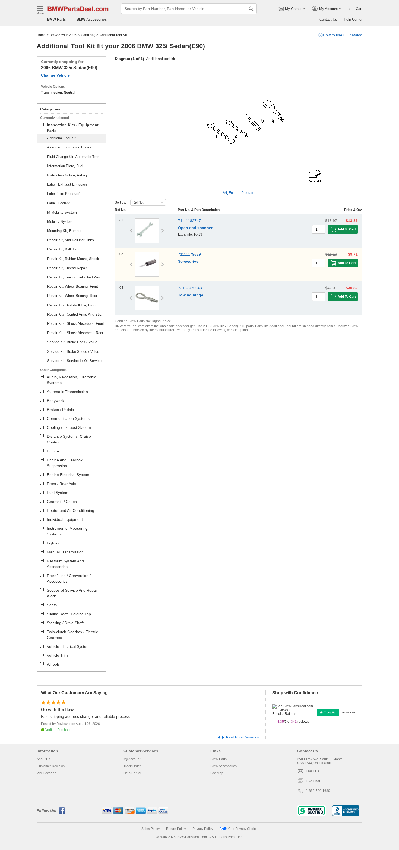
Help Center (353, 19)
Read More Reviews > (242, 737)
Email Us (312, 771)
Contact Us (328, 19)
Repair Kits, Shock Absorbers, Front (75, 324)
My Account (131, 759)
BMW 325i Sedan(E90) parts (232, 326)
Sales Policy (150, 829)
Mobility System (60, 222)
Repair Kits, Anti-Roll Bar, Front (71, 305)
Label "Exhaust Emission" (67, 184)
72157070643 (190, 288)
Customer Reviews (51, 766)
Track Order (132, 766)
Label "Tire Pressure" (64, 194)
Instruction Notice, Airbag (67, 175)
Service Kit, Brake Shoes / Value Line (75, 352)
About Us (43, 759)
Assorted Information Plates (69, 147)
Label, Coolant (58, 203)
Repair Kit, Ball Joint (63, 249)
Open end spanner (195, 228)
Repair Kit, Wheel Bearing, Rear (72, 296)
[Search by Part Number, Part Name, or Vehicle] (251, 8)
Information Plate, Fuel (65, 166)
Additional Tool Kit (61, 138)
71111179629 (189, 254)
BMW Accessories (92, 19)
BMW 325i (57, 35)
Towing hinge (190, 295)
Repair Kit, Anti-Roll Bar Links (70, 240)
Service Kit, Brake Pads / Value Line (75, 342)
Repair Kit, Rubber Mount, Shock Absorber (75, 259)
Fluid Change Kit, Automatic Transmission (75, 157)
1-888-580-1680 (318, 791)
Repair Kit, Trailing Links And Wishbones (75, 277)
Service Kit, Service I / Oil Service (74, 361)
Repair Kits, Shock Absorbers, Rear (75, 333)
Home (41, 35)
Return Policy (176, 829)
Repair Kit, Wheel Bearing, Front (72, 286)
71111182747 (189, 220)
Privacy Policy (202, 829)
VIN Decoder (46, 773)
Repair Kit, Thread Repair (67, 268)
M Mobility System (62, 212)
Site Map (216, 773)
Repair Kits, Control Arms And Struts (75, 314)
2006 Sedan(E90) (82, 35)
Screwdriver (189, 261)
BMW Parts (56, 19)
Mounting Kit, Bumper (64, 231)
